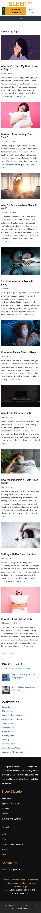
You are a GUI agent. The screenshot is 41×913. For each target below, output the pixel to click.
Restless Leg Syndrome (12, 719)
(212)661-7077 (15, 870)
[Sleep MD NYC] (20, 3)
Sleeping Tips (8, 736)
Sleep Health (7, 732)
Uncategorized (8, 744)
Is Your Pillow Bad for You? (16, 619)
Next (12, 654)
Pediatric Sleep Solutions (12, 715)
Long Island (25, 893)
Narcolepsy (7, 711)
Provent (5, 850)
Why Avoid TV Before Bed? (16, 413)
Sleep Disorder (8, 728)
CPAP (4, 839)
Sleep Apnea (7, 723)
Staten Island (29, 890)
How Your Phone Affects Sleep (18, 352)
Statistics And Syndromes (12, 819)
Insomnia (6, 707)
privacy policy (34, 905)
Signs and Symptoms (11, 804)
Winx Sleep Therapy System (14, 752)
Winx (4, 855)
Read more (20, 96)
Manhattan (9, 890)
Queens (19, 890)
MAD (4, 834)
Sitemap (28, 905)
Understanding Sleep (11, 748)
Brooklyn (14, 893)
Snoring (5, 740)
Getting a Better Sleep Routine (18, 554)
